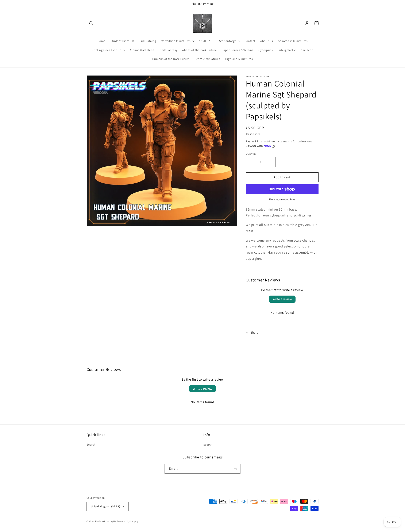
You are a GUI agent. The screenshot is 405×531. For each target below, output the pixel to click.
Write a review (282, 299)
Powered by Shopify (128, 521)
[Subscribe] (235, 469)
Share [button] (254, 332)
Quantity (251, 153)
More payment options (282, 199)
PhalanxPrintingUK (105, 521)
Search (91, 444)
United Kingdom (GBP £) (105, 506)
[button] (91, 23)
